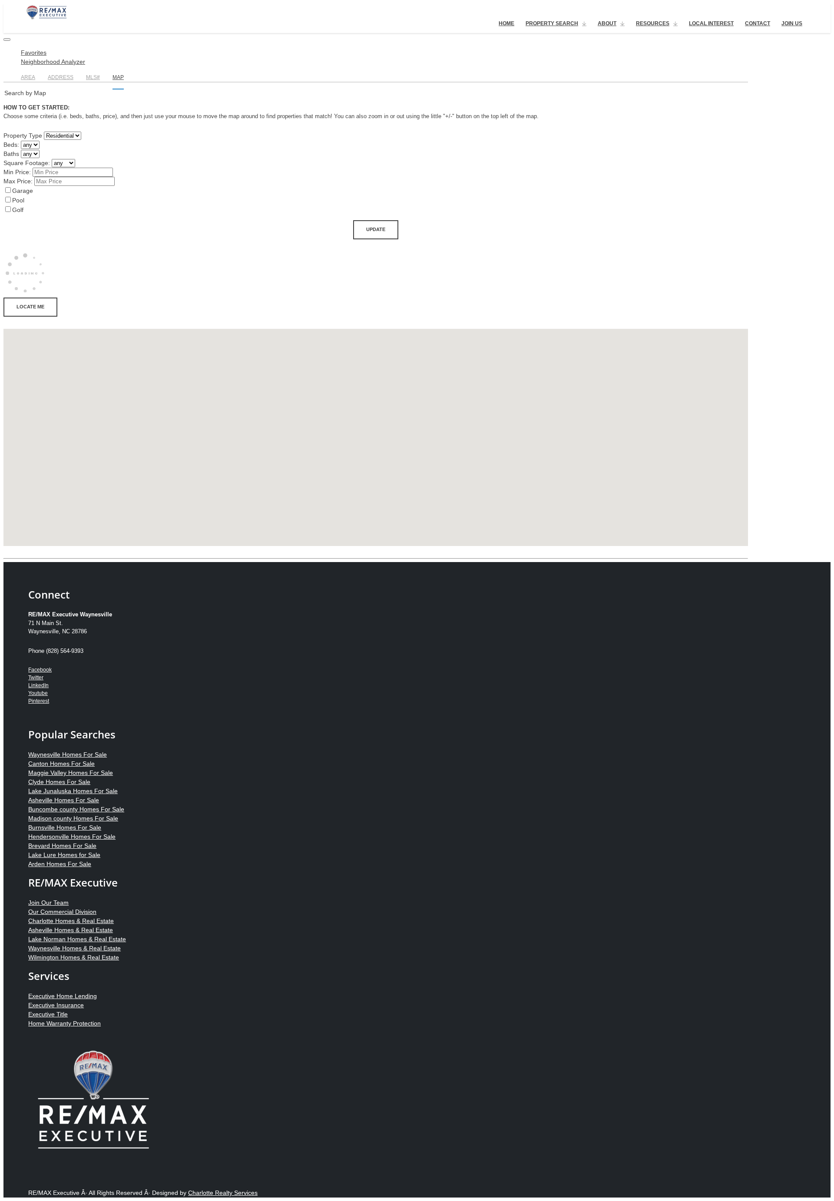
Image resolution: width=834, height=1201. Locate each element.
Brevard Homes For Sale (62, 845)
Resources (652, 23)
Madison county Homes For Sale (73, 818)
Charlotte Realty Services (223, 1192)
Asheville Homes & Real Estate (70, 929)
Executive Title (48, 1014)
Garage (22, 190)
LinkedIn (38, 685)
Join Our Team (48, 902)
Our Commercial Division (62, 911)
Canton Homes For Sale (61, 763)
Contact (757, 23)
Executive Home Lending (62, 996)
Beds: (11, 144)
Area (28, 77)
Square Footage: (26, 162)
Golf (17, 209)
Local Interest (711, 23)
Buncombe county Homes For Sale (76, 809)
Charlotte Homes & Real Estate (71, 920)
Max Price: (18, 181)
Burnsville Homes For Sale (64, 827)
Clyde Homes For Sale (59, 781)
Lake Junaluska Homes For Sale (73, 790)
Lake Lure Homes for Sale (64, 854)
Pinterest (38, 701)
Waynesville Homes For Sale (67, 754)
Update (375, 229)
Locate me (30, 306)
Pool (18, 200)
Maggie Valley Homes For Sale (70, 772)
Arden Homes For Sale (59, 863)
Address (60, 77)
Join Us (791, 23)
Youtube (38, 693)
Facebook (40, 670)
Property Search (552, 23)
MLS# (93, 77)
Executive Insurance (56, 1005)
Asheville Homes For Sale (63, 800)
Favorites (33, 52)
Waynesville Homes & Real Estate (74, 948)
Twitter (35, 678)
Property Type (22, 135)
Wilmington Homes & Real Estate (73, 957)
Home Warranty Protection (64, 1023)
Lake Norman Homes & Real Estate (77, 939)
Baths (11, 153)
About (607, 23)
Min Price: (17, 172)
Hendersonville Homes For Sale (72, 836)
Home (506, 23)
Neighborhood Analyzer (53, 61)
